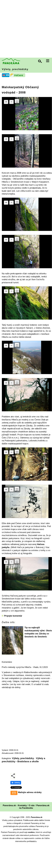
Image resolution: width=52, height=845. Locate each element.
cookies (31, 832)
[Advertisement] (26, 29)
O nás (31, 805)
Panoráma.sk (36, 817)
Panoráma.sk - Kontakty (15, 805)
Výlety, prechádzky (15, 69)
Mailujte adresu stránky (30, 792)
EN (7, 75)
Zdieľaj (17, 783)
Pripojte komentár (13, 616)
